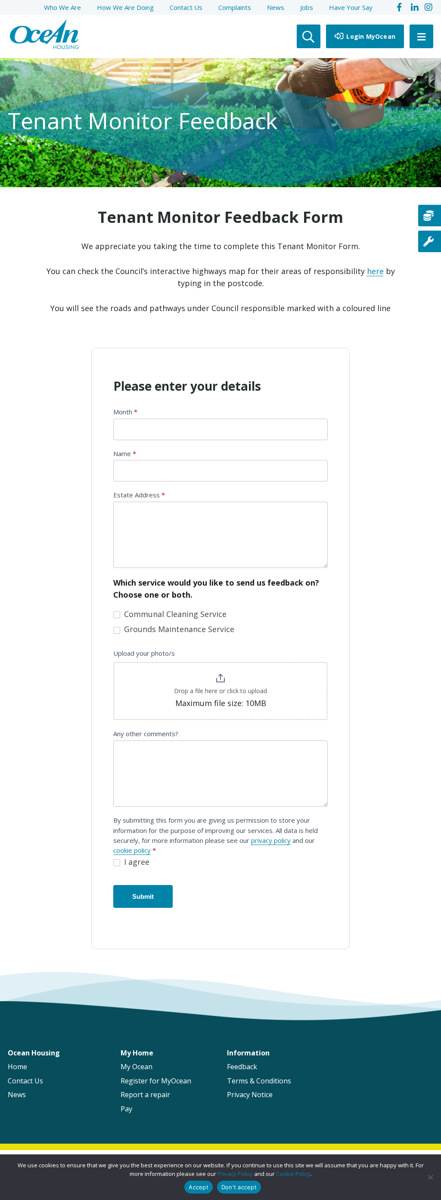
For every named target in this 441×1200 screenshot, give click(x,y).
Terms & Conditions (259, 1081)
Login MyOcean (370, 36)
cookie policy (132, 850)
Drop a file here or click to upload (220, 691)
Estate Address (139, 494)
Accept (198, 1187)
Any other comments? (145, 733)
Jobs (306, 7)
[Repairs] (429, 241)
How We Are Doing (125, 7)
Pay (126, 1109)
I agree (135, 862)
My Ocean (136, 1066)
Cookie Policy (293, 1174)
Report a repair (145, 1094)
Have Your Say (351, 7)
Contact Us (186, 7)
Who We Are (62, 7)
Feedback (242, 1066)
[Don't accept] (430, 1177)
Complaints (234, 7)
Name (124, 453)
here (375, 271)
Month (125, 411)
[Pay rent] (429, 215)
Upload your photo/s (144, 653)
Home (17, 1066)
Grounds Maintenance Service (178, 629)
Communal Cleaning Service (174, 614)
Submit (143, 896)
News (275, 7)
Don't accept (239, 1187)
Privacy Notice (250, 1094)
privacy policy (271, 840)
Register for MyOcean (156, 1081)
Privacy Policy (235, 1174)
